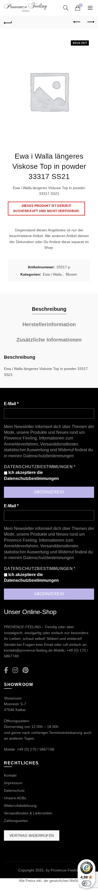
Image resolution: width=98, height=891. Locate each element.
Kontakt (10, 775)
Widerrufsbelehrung (20, 805)
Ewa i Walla (52, 274)
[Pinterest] (25, 670)
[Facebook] (6, 670)
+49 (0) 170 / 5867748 (35, 749)
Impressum (13, 783)
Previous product (77, 22)
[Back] (7, 22)
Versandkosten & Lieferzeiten (28, 813)
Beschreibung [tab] (49, 309)
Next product (90, 22)
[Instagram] (15, 670)
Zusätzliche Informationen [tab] (49, 340)
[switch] (86, 883)
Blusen (71, 274)
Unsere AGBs (15, 798)
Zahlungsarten (16, 821)
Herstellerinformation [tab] (49, 324)
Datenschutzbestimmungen (48, 456)
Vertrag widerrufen (31, 835)
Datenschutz (14, 790)
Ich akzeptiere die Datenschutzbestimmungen (31, 475)
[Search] (66, 8)
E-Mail (11, 403)
